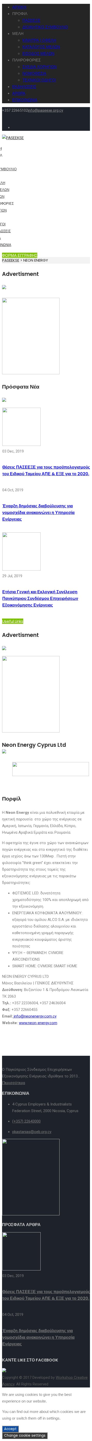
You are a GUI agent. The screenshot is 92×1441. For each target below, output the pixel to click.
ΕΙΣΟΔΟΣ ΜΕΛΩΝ (38, 53)
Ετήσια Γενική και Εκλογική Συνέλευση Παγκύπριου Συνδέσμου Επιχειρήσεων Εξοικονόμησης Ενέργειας (40, 598)
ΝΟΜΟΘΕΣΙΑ (34, 73)
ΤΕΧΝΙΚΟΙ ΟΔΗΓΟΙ (39, 80)
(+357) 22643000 (26, 1121)
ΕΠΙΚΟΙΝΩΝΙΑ (24, 99)
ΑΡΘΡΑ (18, 93)
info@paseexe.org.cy (45, 110)
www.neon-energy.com (38, 1023)
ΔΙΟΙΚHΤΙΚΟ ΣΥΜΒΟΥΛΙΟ (45, 27)
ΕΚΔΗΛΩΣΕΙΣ (24, 86)
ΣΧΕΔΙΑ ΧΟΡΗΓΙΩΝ (39, 66)
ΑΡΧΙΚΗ (19, 7)
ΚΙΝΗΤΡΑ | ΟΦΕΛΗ (39, 40)
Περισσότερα (13, 1082)
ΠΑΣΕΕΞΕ (31, 20)
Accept (10, 1428)
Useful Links (12, 621)
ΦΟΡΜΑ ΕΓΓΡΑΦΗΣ (19, 255)
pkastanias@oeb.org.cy (31, 1131)
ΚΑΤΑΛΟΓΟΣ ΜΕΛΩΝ (41, 46)
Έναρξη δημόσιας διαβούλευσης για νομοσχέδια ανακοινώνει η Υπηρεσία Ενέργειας (38, 512)
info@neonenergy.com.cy (34, 1016)
